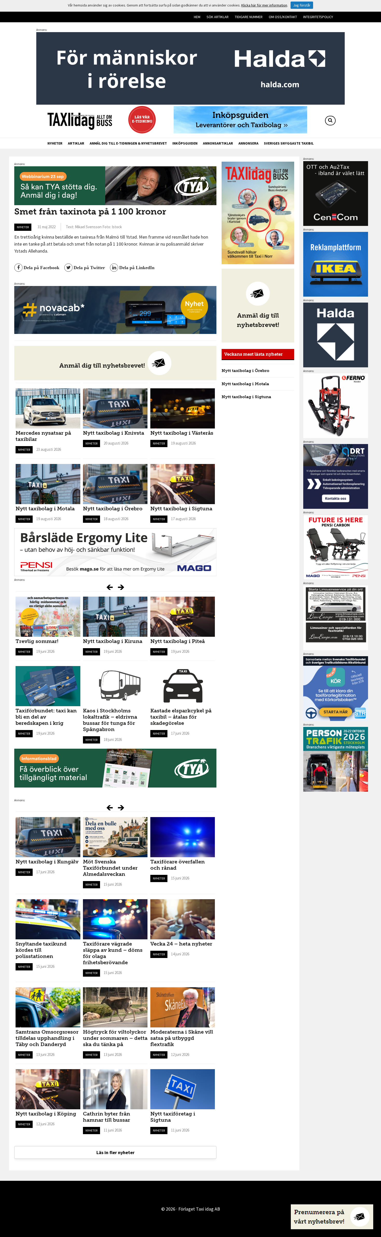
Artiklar (76, 143)
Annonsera (248, 143)
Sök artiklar (218, 17)
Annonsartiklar (218, 143)
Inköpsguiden (184, 143)
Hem (197, 17)
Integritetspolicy (318, 17)
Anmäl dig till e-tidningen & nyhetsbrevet (128, 143)
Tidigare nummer (249, 17)
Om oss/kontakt (283, 17)
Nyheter (54, 143)
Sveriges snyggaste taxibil (289, 143)
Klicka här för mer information (264, 5)
